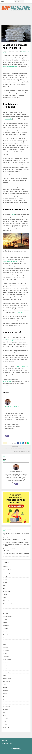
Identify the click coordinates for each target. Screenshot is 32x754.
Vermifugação (6, 727)
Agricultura (5, 443)
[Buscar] (22, 1)
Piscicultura (5, 696)
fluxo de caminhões (22, 366)
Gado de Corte (6, 635)
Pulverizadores (6, 700)
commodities (8, 119)
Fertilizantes (6, 625)
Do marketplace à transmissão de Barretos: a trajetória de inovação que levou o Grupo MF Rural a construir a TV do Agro (16, 544)
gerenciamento (7, 381)
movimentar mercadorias (10, 66)
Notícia (4, 675)
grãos (13, 215)
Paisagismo (5, 687)
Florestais (5, 628)
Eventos (5, 622)
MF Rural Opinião (7, 672)
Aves (4, 588)
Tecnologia (5, 718)
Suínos (4, 715)
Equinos (5, 619)
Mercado (5, 669)
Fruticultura (5, 631)
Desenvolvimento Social (8, 604)
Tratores (5, 724)
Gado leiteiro (6, 638)
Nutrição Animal (6, 681)
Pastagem (5, 690)
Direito (4, 607)
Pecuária (5, 693)
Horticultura (5, 647)
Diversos (5, 610)
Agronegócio (6, 576)
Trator (4, 721)
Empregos (5, 613)
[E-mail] (6, 436)
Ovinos (4, 684)
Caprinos (5, 594)
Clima (4, 597)
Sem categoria (6, 706)
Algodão (5, 579)
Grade (4, 644)
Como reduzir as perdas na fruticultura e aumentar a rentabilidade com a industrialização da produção (15, 538)
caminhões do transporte (10, 261)
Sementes (5, 709)
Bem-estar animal (7, 591)
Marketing (5, 666)
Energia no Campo (7, 616)
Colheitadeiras (6, 600)
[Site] (8, 436)
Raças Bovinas (6, 703)
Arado (4, 585)
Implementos (6, 650)
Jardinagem (6, 656)
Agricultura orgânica (7, 573)
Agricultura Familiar (7, 569)
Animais (5, 582)
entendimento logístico (9, 340)
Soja (4, 712)
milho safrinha (18, 312)
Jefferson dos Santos (12, 406)
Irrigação (5, 653)
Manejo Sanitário (7, 659)
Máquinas (5, 662)
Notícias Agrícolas (7, 678)
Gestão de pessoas (7, 641)
